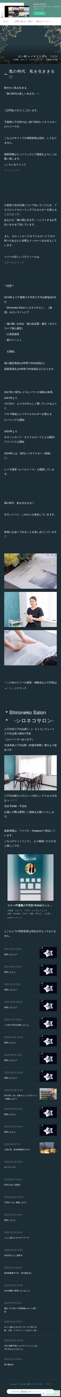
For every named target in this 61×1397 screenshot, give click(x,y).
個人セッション (43, 21)
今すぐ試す (39, 13)
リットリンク (11, 170)
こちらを (12, 688)
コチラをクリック (14, 262)
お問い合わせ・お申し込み (24, 21)
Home (5, 21)
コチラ (13, 800)
